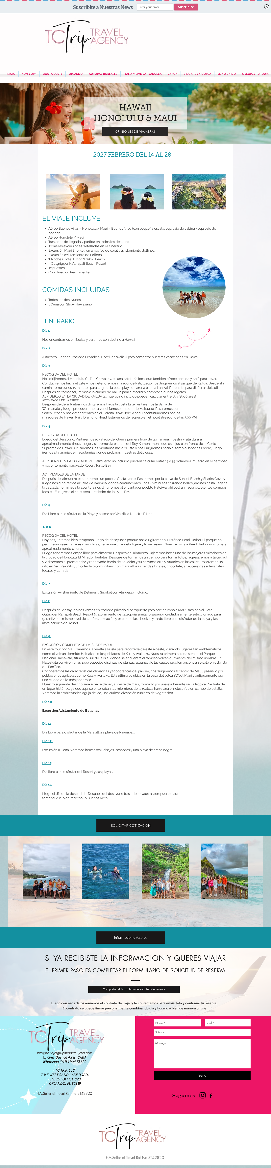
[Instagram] (202, 1095)
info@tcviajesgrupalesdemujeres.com (64, 1053)
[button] (130, 825)
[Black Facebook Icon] (211, 1096)
